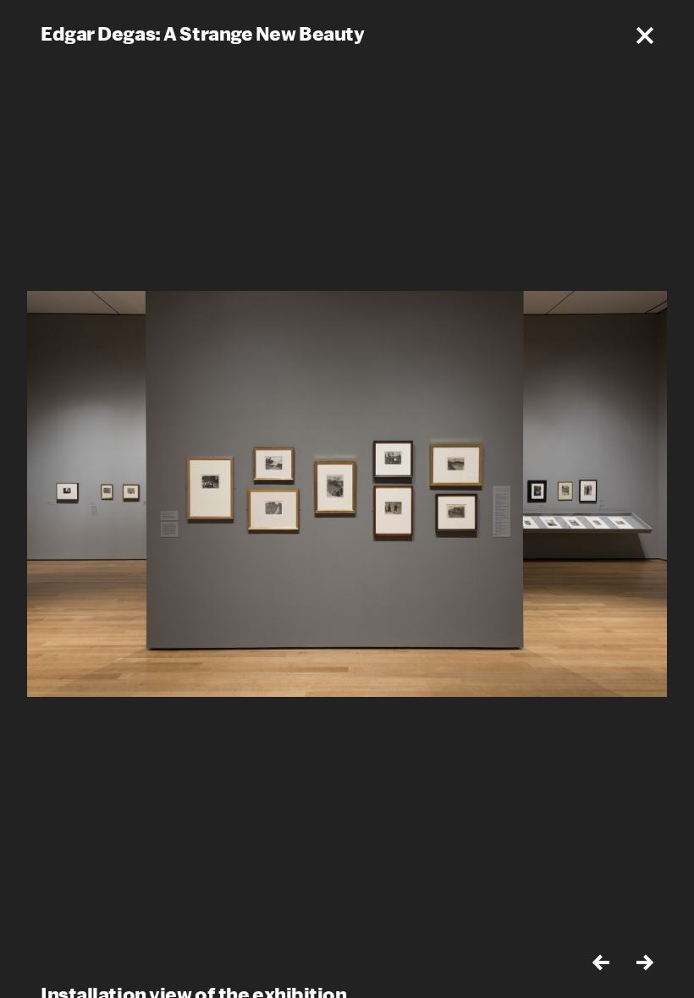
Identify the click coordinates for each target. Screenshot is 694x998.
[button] (645, 35)
